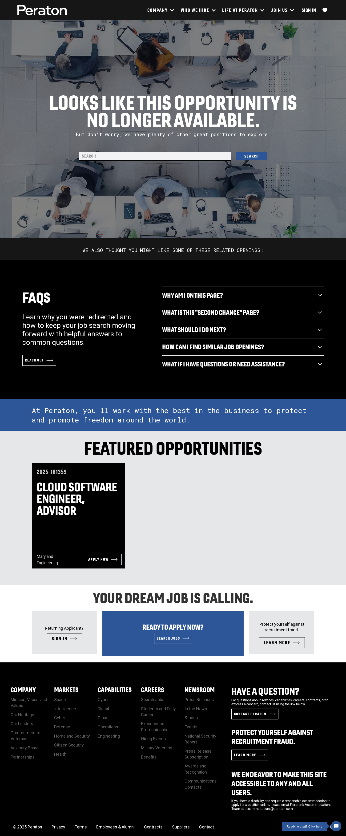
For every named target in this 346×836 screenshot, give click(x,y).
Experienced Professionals (154, 726)
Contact (206, 826)
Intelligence (65, 708)
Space (60, 699)
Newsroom (200, 689)
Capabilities (115, 689)
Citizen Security (69, 745)
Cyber (59, 717)
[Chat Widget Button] (336, 826)
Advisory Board (25, 747)
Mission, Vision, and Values (29, 702)
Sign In (309, 10)
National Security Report (200, 739)
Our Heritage (22, 714)
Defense (62, 726)
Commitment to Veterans (25, 735)
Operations (108, 726)
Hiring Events (153, 738)
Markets (66, 689)
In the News (196, 708)
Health (60, 754)
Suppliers (181, 826)
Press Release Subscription (198, 754)
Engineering (109, 736)
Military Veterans (156, 747)
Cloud (103, 717)
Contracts (153, 826)
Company (23, 689)
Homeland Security (72, 736)
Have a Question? (265, 691)
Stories (191, 717)
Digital (103, 708)
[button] (160, 10)
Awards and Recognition (196, 768)
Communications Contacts (201, 784)
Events (191, 726)
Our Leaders (22, 723)
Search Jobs (153, 699)
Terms (81, 826)
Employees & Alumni (115, 826)
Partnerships (23, 757)
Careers (152, 689)
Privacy (58, 826)
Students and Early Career (158, 711)
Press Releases (199, 699)
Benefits (149, 757)
